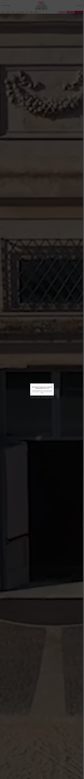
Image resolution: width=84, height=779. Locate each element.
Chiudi (52, 385)
